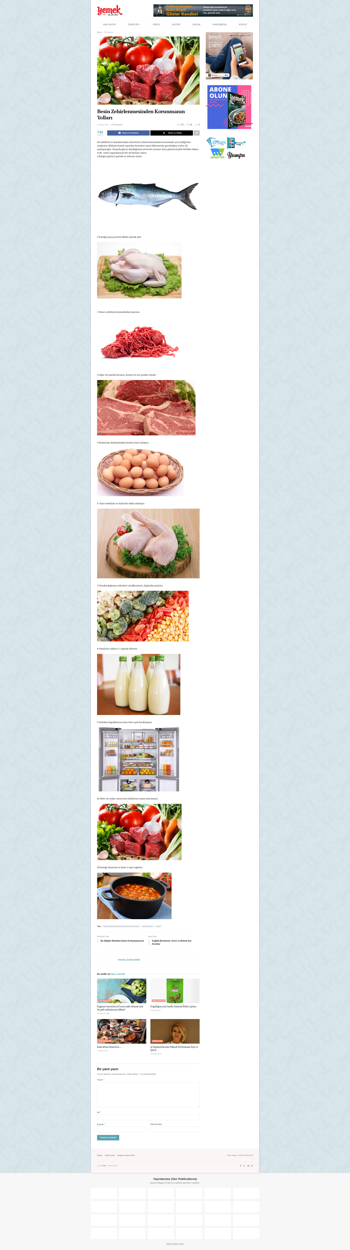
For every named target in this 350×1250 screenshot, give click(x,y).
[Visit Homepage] (109, 10)
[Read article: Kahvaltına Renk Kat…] (121, 1031)
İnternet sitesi (156, 1124)
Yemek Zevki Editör (129, 959)
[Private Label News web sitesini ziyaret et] (132, 1193)
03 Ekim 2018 (155, 1010)
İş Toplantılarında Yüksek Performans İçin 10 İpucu (174, 1048)
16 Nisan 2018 (155, 1054)
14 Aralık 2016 (102, 125)
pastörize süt (148, 926)
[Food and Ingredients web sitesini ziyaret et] (103, 1207)
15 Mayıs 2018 (102, 1051)
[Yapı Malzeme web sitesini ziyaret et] (160, 1233)
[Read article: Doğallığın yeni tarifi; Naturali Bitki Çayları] (175, 991)
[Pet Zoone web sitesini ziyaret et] (246, 1233)
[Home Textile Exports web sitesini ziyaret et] (160, 1220)
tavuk (158, 926)
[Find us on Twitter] (244, 1165)
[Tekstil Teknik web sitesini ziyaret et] (189, 1207)
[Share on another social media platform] (197, 133)
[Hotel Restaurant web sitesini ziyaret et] (246, 1193)
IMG (104, 1166)
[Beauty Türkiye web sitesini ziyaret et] (103, 1193)
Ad (99, 1112)
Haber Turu (157, 1041)
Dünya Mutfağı (159, 1000)
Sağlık (196, 24)
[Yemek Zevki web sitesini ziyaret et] (217, 1193)
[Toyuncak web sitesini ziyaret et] (217, 1220)
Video (156, 24)
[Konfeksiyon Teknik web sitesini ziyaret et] (217, 1207)
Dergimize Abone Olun (126, 1155)
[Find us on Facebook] (240, 1165)
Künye (243, 24)
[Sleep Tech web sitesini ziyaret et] (103, 1220)
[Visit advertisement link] (203, 10)
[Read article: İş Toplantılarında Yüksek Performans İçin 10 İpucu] (175, 1031)
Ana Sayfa (109, 24)
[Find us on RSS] (252, 1165)
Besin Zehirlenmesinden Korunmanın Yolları (121, 926)
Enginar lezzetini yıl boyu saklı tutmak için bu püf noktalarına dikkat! (120, 1008)
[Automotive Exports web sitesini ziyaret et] (189, 1233)
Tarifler (133, 24)
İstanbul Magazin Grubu (175, 1244)
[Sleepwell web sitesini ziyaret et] (246, 1207)
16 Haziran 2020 (103, 1013)
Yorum (101, 1079)
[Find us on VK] (248, 1165)
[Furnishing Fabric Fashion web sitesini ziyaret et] (189, 1220)
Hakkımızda (220, 24)
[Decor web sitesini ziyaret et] (132, 1220)
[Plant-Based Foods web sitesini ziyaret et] (132, 1207)
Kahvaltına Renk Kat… (109, 1047)
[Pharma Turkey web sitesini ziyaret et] (160, 1193)
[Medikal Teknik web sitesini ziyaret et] (189, 1193)
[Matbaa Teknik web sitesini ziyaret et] (132, 1233)
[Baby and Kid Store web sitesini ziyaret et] (246, 1220)
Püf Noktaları (108, 32)
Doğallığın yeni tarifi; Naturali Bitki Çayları (173, 1006)
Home (99, 32)
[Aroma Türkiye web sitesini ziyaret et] (160, 1207)
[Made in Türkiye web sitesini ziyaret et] (217, 1233)
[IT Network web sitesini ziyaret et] (103, 1233)
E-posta (101, 1124)
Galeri (176, 24)
